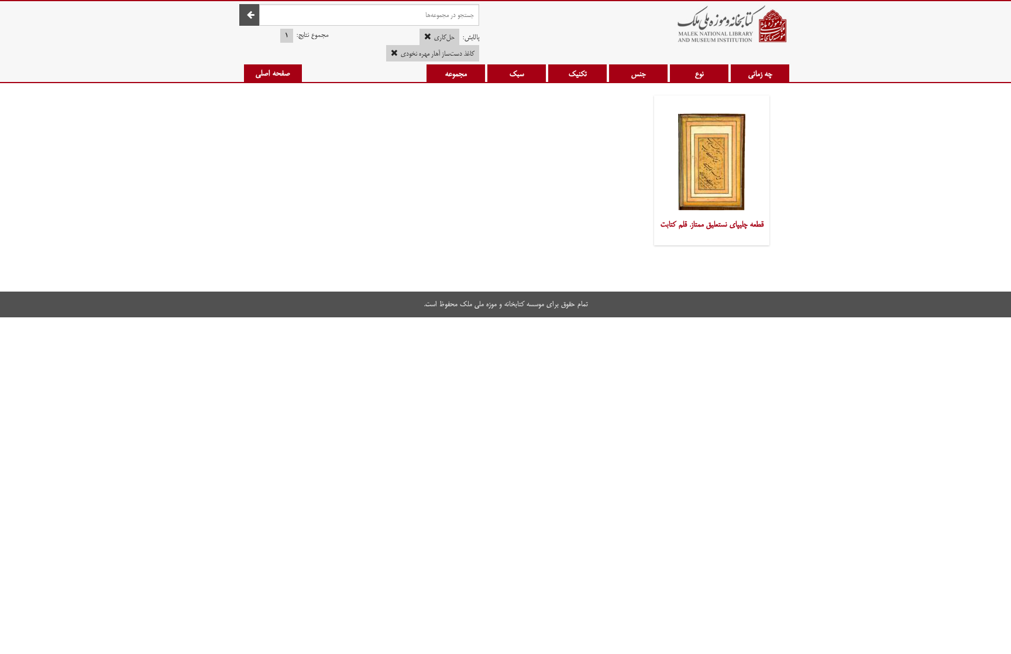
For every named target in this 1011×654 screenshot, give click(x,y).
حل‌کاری (444, 37)
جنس (638, 73)
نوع (699, 73)
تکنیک (578, 73)
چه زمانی (760, 73)
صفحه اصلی (273, 73)
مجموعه (456, 73)
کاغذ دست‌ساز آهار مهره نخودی (437, 54)
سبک (517, 73)
